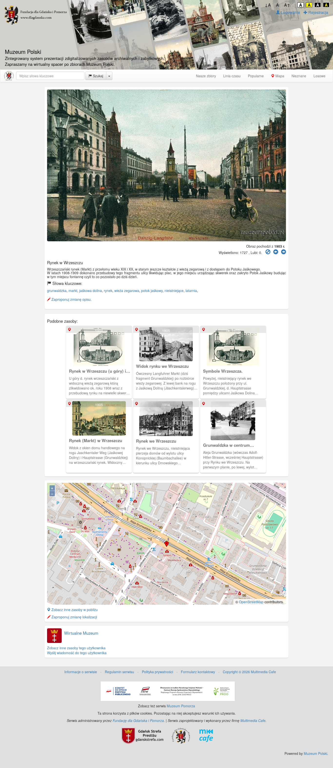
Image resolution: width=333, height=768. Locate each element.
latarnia (191, 290)
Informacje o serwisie (80, 671)
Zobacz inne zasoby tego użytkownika (76, 647)
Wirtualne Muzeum (81, 633)
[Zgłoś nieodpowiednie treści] (267, 251)
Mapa (279, 75)
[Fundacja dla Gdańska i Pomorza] (181, 735)
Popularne (256, 75)
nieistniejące (174, 290)
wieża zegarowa (126, 290)
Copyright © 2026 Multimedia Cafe (249, 671)
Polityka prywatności (157, 671)
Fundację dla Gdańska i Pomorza (138, 720)
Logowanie (290, 12)
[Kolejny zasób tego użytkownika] (283, 251)
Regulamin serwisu (119, 671)
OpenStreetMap (251, 601)
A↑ (287, 4)
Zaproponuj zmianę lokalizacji (73, 616)
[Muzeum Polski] (8, 76)
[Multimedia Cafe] (206, 735)
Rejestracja (317, 12)
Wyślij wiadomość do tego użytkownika (77, 652)
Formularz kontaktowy (198, 671)
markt (73, 290)
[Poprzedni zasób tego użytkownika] (275, 251)
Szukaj (97, 75)
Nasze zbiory (206, 75)
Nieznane (299, 75)
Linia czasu (232, 75)
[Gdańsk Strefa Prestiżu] (142, 735)
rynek (108, 290)
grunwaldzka (57, 290)
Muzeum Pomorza (181, 705)
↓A (268, 4)
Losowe (319, 75)
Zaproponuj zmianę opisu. (71, 299)
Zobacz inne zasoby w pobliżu (74, 609)
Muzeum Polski (315, 753)
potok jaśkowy (152, 290)
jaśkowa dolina (90, 290)
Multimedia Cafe (252, 720)
